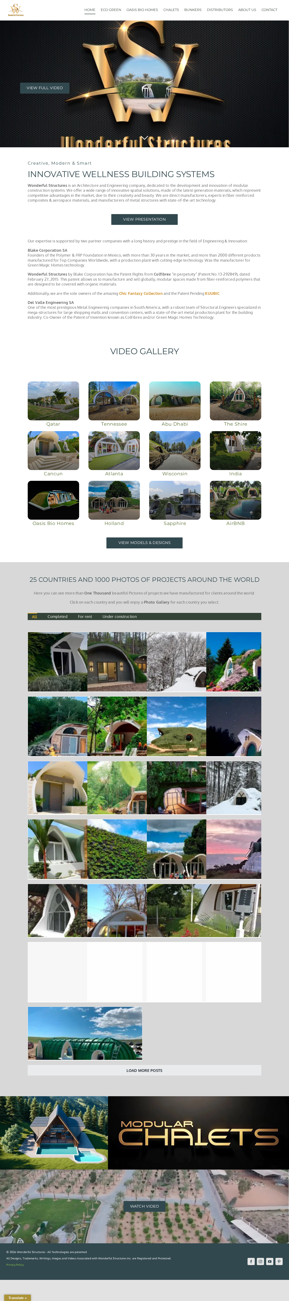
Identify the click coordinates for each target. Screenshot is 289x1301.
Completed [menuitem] (57, 616)
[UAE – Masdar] (204, 944)
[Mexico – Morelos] (85, 763)
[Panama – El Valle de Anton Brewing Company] (144, 821)
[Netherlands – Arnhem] (204, 821)
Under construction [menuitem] (120, 616)
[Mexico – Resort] (144, 699)
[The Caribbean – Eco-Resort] (204, 763)
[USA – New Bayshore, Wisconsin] (85, 699)
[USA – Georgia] (144, 886)
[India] (204, 886)
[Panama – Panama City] (85, 944)
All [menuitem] (34, 616)
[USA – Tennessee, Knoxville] (144, 634)
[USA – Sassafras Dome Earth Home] (204, 634)
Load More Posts (144, 1070)
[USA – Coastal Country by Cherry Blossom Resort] (144, 944)
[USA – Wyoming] (85, 1009)
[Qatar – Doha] (85, 634)
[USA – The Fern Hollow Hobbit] (144, 763)
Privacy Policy (15, 1264)
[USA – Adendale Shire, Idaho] (204, 699)
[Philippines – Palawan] (85, 821)
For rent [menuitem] (85, 616)
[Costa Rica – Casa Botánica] (85, 886)
